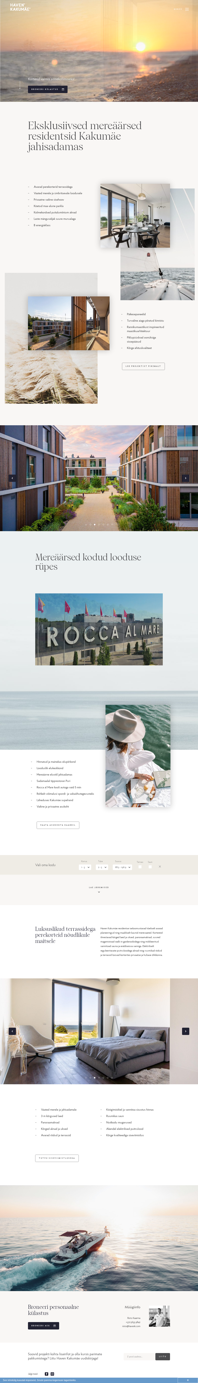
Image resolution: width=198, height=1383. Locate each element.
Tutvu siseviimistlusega (57, 1158)
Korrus (84, 861)
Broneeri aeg (40, 1326)
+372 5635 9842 (133, 1322)
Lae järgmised (99, 887)
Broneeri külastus (44, 89)
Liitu (162, 1356)
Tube (100, 861)
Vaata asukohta (58, 825)
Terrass (140, 862)
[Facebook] (46, 1374)
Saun (150, 862)
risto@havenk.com (131, 1326)
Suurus (118, 861)
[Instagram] (52, 1374)
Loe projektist (143, 366)
